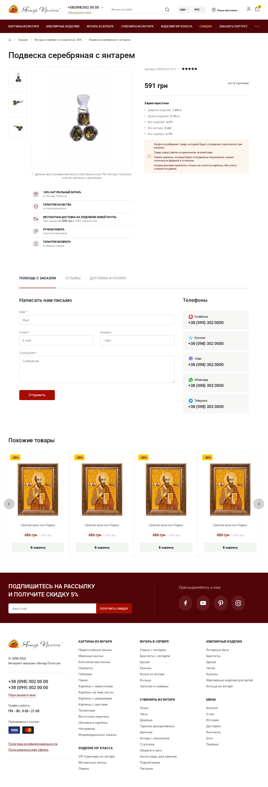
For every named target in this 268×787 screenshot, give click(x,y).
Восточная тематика (94, 716)
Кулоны (146, 668)
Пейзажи (85, 674)
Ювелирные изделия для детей (229, 680)
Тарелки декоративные (157, 726)
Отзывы (72, 278)
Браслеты (213, 656)
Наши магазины (227, 10)
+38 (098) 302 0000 (205, 343)
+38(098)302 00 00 (83, 7)
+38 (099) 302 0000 (205, 322)
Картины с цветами (93, 704)
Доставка (213, 726)
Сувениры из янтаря (137, 26)
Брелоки (146, 732)
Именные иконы (91, 656)
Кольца (145, 680)
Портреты (86, 668)
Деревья (146, 720)
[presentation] (9, 503)
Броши (145, 662)
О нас (210, 714)
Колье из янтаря (152, 674)
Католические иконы (94, 662)
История (212, 720)
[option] (18, 77)
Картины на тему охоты (96, 692)
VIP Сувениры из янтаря (97, 756)
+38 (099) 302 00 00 (28, 687)
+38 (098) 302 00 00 (28, 681)
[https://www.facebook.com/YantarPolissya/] (185, 603)
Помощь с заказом (37, 278)
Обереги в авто (151, 750)
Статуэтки (147, 744)
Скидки (206, 26)
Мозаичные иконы (93, 762)
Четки (210, 668)
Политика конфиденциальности (33, 744)
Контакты (213, 732)
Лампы (84, 768)
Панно (83, 680)
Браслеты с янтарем (155, 656)
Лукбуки (212, 744)
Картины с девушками (95, 698)
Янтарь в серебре (100, 26)
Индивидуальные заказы (98, 734)
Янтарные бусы (217, 650)
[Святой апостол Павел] (38, 489)
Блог (209, 738)
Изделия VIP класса (176, 26)
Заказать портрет (233, 26)
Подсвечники (150, 762)
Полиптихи (87, 710)
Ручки (144, 708)
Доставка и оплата (108, 278)
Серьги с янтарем (153, 650)
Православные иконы (95, 650)
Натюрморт (87, 728)
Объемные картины (93, 722)
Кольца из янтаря (219, 686)
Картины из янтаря (23, 26)
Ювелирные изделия (62, 26)
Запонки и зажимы (154, 686)
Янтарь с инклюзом (154, 738)
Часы (144, 714)
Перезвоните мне (79, 12)
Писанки (146, 768)
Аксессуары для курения (158, 756)
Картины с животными (96, 686)
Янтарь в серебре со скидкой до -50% (58, 39)
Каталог (212, 708)
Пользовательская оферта (28, 750)
